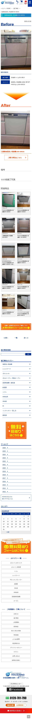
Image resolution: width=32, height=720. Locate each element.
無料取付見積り (16, 660)
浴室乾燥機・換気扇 (9, 382)
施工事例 (15, 8)
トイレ (5, 392)
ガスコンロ (6, 373)
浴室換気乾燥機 (16, 596)
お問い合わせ (16, 656)
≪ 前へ (6, 338)
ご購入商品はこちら (15, 157)
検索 (28, 354)
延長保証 (16, 626)
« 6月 (7, 532)
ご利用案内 (16, 622)
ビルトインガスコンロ (16, 563)
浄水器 (5, 401)
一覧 (16, 338)
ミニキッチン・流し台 (9, 410)
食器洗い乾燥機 (7, 364)
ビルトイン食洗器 (16, 567)
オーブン (16, 600)
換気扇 (5, 415)
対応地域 (16, 635)
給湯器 (5, 387)
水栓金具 (5, 396)
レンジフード (7, 369)
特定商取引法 (16, 643)
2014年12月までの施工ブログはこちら (7, 497)
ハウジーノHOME (5, 8)
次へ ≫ (26, 338)
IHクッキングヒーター (16, 579)
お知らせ (16, 614)
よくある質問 (16, 639)
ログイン (16, 651)
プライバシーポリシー (16, 647)
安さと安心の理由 (16, 630)
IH (3, 406)
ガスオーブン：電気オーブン (11, 378)
